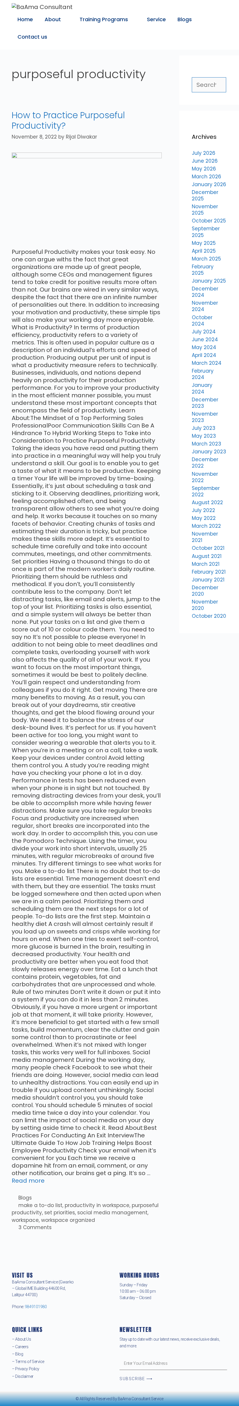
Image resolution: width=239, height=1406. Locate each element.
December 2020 (205, 590)
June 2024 (205, 339)
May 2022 (204, 518)
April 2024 (204, 355)
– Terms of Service (28, 1361)
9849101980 (36, 1306)
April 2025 (204, 250)
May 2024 (204, 347)
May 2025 (204, 243)
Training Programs (104, 19)
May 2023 (204, 435)
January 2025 (209, 280)
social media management (112, 1212)
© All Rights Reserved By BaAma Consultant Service (119, 1398)
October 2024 (202, 320)
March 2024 (207, 363)
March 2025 (206, 258)
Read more (28, 1181)
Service (156, 19)
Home (25, 19)
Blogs (185, 19)
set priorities (59, 1212)
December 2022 (205, 462)
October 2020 (209, 616)
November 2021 (205, 537)
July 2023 (203, 428)
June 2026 (205, 160)
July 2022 (203, 510)
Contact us (32, 36)
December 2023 (205, 403)
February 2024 (203, 374)
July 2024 (204, 331)
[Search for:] (209, 85)
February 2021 (209, 571)
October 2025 (209, 220)
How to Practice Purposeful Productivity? (68, 120)
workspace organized (68, 1220)
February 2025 (203, 269)
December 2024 (205, 292)
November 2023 (205, 417)
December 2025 (205, 195)
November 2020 (205, 605)
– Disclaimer (23, 1376)
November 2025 (205, 209)
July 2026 (203, 153)
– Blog (17, 1354)
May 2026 (204, 168)
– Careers (20, 1346)
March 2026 (206, 176)
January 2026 (209, 184)
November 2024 (205, 306)
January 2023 (209, 451)
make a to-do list (40, 1205)
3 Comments (35, 1227)
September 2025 (206, 231)
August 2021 (207, 556)
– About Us (21, 1339)
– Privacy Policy (25, 1369)
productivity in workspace (97, 1205)
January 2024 (202, 388)
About (53, 19)
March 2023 (206, 443)
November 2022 (205, 477)
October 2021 (208, 548)
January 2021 (208, 579)
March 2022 (206, 525)
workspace (25, 1220)
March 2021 (205, 564)
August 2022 (207, 502)
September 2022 (206, 491)
